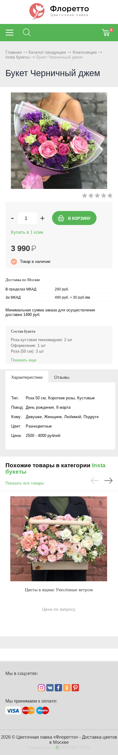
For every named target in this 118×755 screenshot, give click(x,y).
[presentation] (27, 377)
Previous (95, 481)
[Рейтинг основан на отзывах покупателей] (97, 196)
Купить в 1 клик (27, 232)
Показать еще (23, 360)
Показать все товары (24, 483)
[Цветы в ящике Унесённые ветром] (58, 538)
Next (108, 481)
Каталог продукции (47, 52)
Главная (13, 52)
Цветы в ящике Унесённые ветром (59, 589)
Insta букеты (17, 57)
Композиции (85, 52)
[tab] (26, 377)
